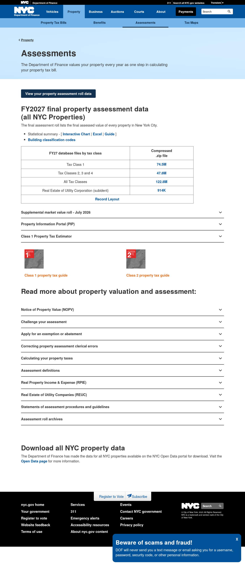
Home (27, 11)
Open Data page (34, 461)
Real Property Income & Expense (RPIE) (53, 382)
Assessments (145, 22)
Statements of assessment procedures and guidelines (65, 406)
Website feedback (35, 524)
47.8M (161, 173)
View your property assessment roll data (58, 93)
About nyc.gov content (89, 531)
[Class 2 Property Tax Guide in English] (136, 259)
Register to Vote (111, 496)
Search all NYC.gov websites (188, 3)
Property (74, 11)
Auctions (117, 11)
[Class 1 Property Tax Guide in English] (34, 259)
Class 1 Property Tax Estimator (46, 236)
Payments (186, 11)
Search (223, 505)
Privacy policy (131, 524)
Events (125, 504)
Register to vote (34, 518)
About (160, 11)
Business (96, 11)
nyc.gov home (32, 504)
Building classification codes (51, 139)
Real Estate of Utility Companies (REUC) (54, 394)
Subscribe (139, 496)
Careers (126, 518)
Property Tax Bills (53, 22)
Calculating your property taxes (47, 358)
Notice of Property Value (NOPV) (47, 309)
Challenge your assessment (44, 321)
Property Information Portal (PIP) (48, 223)
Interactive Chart (76, 133)
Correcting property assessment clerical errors (59, 346)
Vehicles (52, 11)
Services (78, 504)
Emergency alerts (85, 518)
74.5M (161, 164)
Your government (35, 511)
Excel (97, 133)
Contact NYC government (141, 511)
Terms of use (31, 531)
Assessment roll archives (42, 419)
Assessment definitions (40, 370)
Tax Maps (191, 22)
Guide (109, 133)
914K (162, 190)
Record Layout (107, 199)
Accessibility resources (90, 524)
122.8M (161, 181)
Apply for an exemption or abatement (51, 333)
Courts (139, 11)
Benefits (99, 22)
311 (169, 3)
